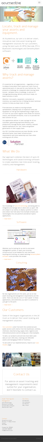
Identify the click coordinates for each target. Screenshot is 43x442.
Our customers (7, 327)
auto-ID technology (21, 206)
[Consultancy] (21, 280)
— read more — (7, 219)
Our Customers (26, 402)
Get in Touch (25, 405)
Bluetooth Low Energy (7, 404)
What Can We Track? (7, 407)
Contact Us (21, 374)
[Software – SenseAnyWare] (21, 237)
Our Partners (25, 403)
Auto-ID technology (7, 402)
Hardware (21, 169)
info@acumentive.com (7, 430)
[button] (3, 14)
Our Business (25, 400)
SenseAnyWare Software (8, 405)
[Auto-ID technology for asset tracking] (21, 189)
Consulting (21, 262)
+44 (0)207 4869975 (7, 429)
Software (21, 222)
